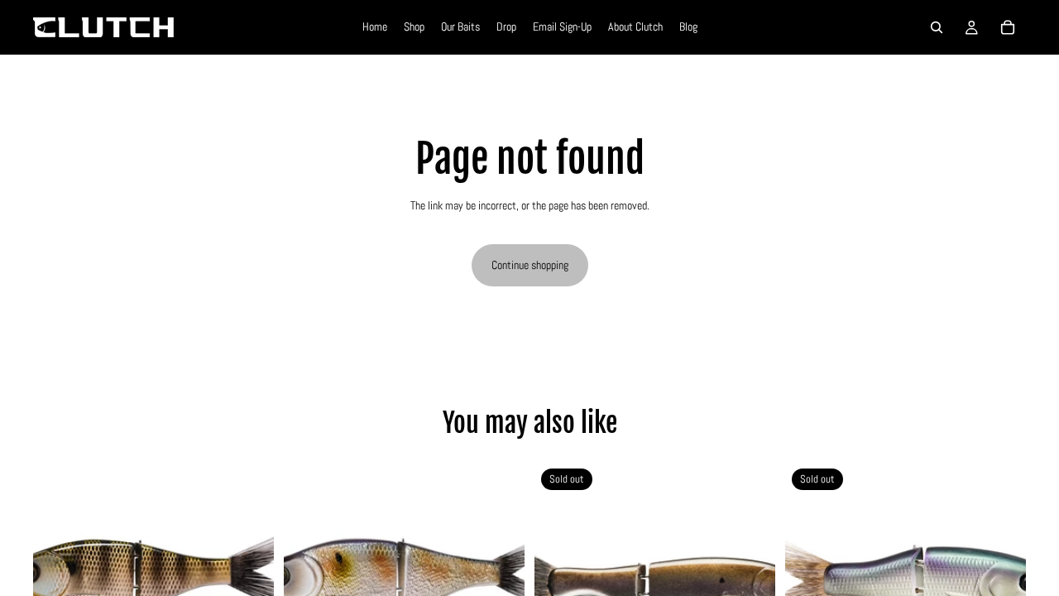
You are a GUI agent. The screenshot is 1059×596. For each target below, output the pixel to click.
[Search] (936, 27)
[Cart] (1008, 27)
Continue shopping (529, 264)
